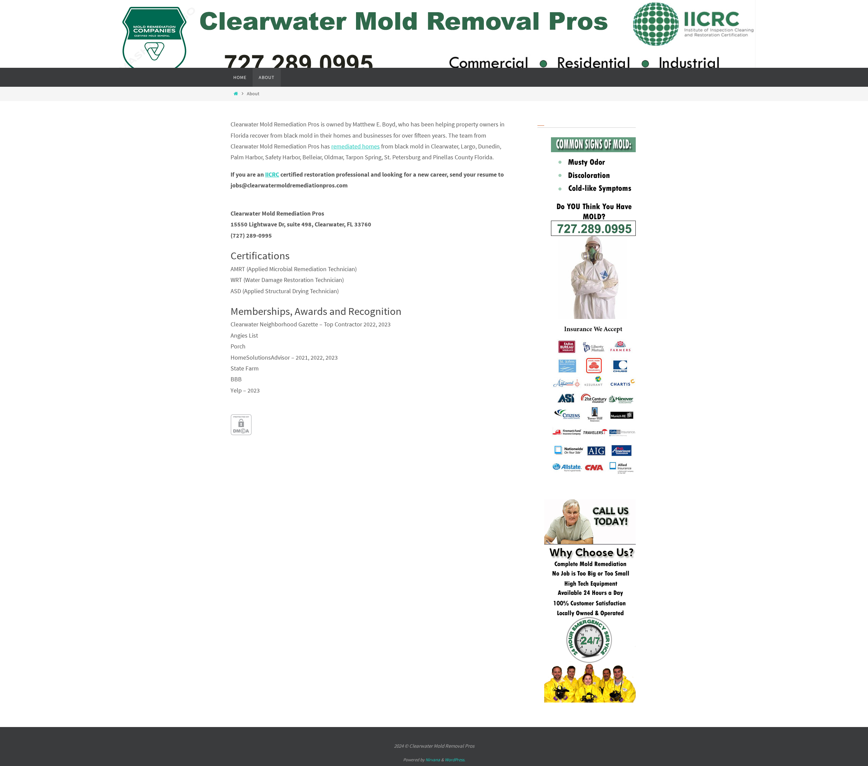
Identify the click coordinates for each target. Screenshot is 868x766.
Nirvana (433, 760)
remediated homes (355, 146)
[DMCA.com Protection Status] (241, 433)
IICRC (272, 174)
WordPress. (455, 760)
